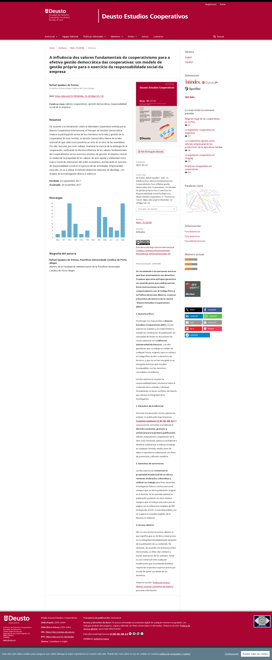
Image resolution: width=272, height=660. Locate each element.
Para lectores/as (192, 231)
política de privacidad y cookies (174, 654)
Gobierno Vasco (101, 638)
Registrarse (210, 4)
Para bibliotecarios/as (195, 241)
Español (189, 62)
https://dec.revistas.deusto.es (60, 632)
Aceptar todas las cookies (255, 654)
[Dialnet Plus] (210, 84)
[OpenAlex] (193, 91)
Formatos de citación (148, 209)
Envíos (131, 36)
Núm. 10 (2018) (77, 47)
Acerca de (50, 36)
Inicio (52, 47)
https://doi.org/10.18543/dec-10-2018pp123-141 (79, 96)
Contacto (158, 36)
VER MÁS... (190, 97)
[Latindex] (193, 84)
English (188, 57)
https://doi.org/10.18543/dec (60, 636)
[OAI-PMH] (262, 626)
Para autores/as (192, 236)
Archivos (62, 47)
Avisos (145, 36)
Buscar (220, 36)
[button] (193, 309)
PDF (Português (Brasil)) (151, 151)
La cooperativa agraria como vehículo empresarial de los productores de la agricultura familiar (204, 144)
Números (116, 36)
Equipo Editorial (70, 36)
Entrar (223, 4)
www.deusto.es (9, 640)
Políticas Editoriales (93, 36)
